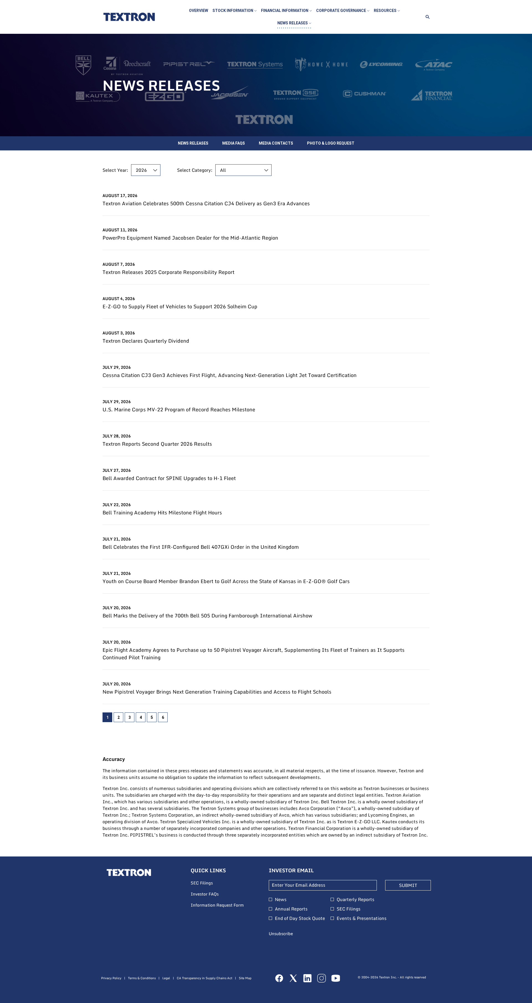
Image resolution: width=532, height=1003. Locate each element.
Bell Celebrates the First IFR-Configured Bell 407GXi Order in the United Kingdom (201, 547)
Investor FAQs (212, 894)
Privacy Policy (111, 978)
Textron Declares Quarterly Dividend (146, 341)
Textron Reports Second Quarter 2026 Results (157, 444)
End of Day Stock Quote (300, 918)
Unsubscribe (281, 933)
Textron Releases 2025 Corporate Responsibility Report (168, 272)
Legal (166, 978)
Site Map (245, 978)
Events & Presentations (362, 918)
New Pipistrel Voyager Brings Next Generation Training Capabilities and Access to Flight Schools (217, 692)
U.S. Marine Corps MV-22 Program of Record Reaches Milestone (179, 409)
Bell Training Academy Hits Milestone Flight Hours (162, 512)
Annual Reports (291, 908)
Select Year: (115, 170)
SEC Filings (209, 883)
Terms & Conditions (142, 978)
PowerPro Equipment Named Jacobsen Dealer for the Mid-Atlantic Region (190, 238)
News (281, 899)
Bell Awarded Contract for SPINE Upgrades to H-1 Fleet (169, 478)
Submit (408, 885)
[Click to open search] (426, 17)
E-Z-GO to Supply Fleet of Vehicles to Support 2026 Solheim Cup (180, 306)
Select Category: (195, 170)
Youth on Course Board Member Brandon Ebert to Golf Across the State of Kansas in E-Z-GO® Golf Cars (226, 581)
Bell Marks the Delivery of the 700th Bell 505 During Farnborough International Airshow (207, 615)
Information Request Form (224, 905)
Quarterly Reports (355, 899)
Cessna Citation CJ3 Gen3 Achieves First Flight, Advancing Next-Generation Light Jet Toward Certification (230, 375)
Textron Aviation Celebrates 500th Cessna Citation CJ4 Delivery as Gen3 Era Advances (206, 203)
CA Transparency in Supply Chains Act (204, 978)
